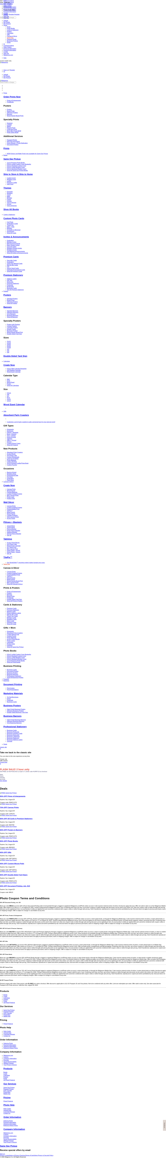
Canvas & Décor (12, 36)
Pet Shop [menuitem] (10, 477)
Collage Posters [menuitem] (12, 326)
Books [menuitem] (5, 155)
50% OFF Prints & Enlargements (12, 796)
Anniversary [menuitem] (10, 231)
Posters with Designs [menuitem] (13, 324)
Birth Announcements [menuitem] (13, 243)
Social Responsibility (9, 1061)
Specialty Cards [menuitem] (12, 260)
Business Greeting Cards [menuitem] (14, 733)
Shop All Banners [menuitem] (12, 317)
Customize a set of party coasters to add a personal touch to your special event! (31, 422)
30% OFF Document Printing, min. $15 (15, 886)
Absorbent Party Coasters (16, 415)
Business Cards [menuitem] (12, 288)
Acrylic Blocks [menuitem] (11, 454)
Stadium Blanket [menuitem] (12, 532)
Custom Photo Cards (13, 218)
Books (5, 995)
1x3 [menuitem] (8, 349)
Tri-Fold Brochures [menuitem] (12, 697)
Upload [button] (5, 74)
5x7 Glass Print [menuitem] (11, 547)
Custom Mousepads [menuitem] (13, 457)
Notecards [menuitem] (10, 282)
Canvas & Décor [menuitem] (8, 481)
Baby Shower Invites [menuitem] (13, 245)
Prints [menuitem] (5, 93)
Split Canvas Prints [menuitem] (13, 517)
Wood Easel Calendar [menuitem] (13, 372)
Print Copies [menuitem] (11, 688)
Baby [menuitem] (8, 196)
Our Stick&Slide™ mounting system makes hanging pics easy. (26, 562)
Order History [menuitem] (7, 4)
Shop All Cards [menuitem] (11, 233)
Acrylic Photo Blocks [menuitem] (13, 542)
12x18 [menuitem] (9, 343)
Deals (9, 42)
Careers (5, 1057)
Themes (7, 188)
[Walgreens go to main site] (4, 62)
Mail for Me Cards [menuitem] (12, 614)
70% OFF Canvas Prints (9, 807)
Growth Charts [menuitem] (11, 329)
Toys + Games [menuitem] (11, 435)
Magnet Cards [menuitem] (11, 611)
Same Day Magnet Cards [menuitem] (14, 263)
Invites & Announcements (16, 237)
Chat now (7, 2)
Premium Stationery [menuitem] (13, 610)
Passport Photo (11, 39)
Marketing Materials (13, 693)
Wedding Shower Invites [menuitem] (14, 248)
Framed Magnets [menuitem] (12, 492)
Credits (5, 52)
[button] (4, 71)
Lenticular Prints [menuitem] (12, 129)
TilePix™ (7, 557)
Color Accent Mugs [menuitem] (13, 458)
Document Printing (12, 684)
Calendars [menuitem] (6, 361)
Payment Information (9, 50)
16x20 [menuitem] (9, 344)
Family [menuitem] (9, 199)
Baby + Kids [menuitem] (10, 227)
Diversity (6, 1060)
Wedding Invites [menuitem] (12, 250)
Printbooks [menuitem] (10, 598)
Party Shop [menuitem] (10, 480)
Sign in (5, 70)
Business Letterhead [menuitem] (13, 736)
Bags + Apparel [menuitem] (11, 434)
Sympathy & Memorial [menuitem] (13, 230)
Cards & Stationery (13, 30)
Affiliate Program (8, 1063)
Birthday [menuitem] (9, 198)
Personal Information (9, 48)
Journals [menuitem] (9, 741)
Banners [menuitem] (9, 114)
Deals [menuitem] (5, 744)
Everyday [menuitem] (10, 191)
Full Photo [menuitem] (10, 222)
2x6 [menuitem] (8, 350)
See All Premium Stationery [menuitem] (15, 289)
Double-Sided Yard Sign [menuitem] (14, 334)
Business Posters (12, 705)
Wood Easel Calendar (14, 404)
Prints (8, 27)
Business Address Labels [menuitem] (14, 739)
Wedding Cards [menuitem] (12, 619)
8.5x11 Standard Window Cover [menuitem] (16, 169)
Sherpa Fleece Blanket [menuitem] (14, 533)
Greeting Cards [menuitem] (11, 622)
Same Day (10, 38)
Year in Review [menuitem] (11, 202)
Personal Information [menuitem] (9, 7)
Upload (5, 20)
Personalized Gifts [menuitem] (12, 475)
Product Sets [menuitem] (11, 498)
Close (2, 762)
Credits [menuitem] (5, 13)
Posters (9, 31)
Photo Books (11, 28)
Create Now (9, 365)
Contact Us (6, 1036)
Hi (4, 44)
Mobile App (6, 1016)
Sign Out (6, 53)
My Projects (7, 23)
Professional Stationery (15, 726)
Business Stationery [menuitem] (13, 738)
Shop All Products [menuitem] (12, 445)
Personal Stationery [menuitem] (13, 283)
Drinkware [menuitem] (10, 431)
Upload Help (7, 1033)
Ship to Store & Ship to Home (18, 174)
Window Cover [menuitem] (11, 179)
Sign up (2, 1154)
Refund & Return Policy (10, 1048)
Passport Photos (8, 1011)
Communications (8, 45)
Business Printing (12, 41)
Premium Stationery (13, 275)
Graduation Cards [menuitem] (12, 223)
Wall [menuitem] (8, 379)
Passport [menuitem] (9, 645)
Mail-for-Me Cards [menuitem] (12, 265)
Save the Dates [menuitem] (11, 246)
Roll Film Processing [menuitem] (13, 141)
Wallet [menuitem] (9, 126)
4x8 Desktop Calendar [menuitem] (14, 370)
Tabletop (7, 539)
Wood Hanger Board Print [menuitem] (15, 332)
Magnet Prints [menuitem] (11, 128)
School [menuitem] (9, 204)
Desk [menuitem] (8, 381)
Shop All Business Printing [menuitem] (15, 677)
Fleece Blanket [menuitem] (11, 529)
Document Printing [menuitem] (12, 144)
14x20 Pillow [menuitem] (11, 527)
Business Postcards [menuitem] (13, 732)
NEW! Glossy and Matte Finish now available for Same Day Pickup (27, 153)
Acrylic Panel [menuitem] (11, 518)
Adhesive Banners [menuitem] (12, 312)
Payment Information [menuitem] (9, 10)
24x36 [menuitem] (9, 347)
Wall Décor (8, 502)
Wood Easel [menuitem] (10, 382)
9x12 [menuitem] (8, 397)
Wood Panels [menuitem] (11, 490)
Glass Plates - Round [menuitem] (13, 550)
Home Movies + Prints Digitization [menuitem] (17, 143)
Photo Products (8, 1024)
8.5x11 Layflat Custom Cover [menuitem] (19, 164)
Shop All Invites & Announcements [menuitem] (17, 253)
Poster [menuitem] (9, 384)
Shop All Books (11, 209)
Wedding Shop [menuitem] (11, 474)
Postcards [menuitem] (10, 285)
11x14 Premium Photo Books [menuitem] (16, 162)
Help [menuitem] (4, 0)
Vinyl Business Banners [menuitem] (14, 723)
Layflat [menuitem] (9, 181)
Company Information (10, 1058)
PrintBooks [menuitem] (10, 102)
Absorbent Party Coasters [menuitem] (15, 452)
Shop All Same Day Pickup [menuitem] (15, 647)
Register (12, 70)
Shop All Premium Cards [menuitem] (14, 271)
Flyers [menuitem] (9, 698)
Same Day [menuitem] (6, 564)
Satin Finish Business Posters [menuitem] (16, 709)
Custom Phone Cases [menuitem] (13, 443)
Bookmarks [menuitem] (10, 286)
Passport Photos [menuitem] (12, 140)
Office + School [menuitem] (11, 440)
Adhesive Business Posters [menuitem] (15, 711)
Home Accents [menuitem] (11, 437)
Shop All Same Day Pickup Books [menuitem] (17, 170)
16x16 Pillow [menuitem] (11, 526)
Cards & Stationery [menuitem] (9, 214)
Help (4, 58)
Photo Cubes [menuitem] (11, 640)
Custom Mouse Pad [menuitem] (13, 634)
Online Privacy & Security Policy (43, 1155)
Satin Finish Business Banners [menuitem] (16, 720)
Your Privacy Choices (10, 1065)
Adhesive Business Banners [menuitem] (15, 721)
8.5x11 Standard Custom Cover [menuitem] (16, 166)
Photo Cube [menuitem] (10, 497)
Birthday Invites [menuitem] (11, 242)
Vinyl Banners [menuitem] (11, 314)
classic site (3, 747)
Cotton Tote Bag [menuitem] (12, 461)
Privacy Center (4, 1155)
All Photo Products (9, 1002)
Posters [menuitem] (9, 109)
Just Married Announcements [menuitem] (16, 251)
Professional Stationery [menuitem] (14, 676)
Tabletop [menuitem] (9, 438)
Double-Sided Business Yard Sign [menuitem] (17, 712)
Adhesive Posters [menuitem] (12, 112)
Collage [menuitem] (9, 124)
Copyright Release (9, 1034)
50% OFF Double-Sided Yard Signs (13, 875)
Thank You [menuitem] (10, 225)
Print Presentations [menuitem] (13, 689)
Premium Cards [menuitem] (12, 608)
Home (5, 25)
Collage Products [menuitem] (12, 515)
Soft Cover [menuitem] (10, 184)
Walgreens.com (8, 55)
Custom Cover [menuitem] (11, 178)
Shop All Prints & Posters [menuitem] (14, 601)
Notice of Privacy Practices (17, 1155)
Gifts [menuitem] (4, 411)
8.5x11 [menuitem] (9, 393)
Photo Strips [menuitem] (12, 132)
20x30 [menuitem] (9, 346)
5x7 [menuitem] (8, 396)
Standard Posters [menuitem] (12, 298)
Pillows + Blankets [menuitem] (12, 432)
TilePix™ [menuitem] (10, 510)
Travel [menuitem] (9, 195)
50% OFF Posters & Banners (11, 830)
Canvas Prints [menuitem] (11, 489)
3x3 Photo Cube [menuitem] (12, 455)
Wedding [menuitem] (9, 193)
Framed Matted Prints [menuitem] (13, 574)
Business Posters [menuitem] (12, 331)
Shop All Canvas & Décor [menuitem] (15, 584)
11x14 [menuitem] (9, 341)
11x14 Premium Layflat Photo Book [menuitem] (17, 463)
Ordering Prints (8, 1043)
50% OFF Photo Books (9, 841)
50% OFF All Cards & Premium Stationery (16, 819)
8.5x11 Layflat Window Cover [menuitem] (16, 167)
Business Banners (12, 716)
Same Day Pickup (12, 159)
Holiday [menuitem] (9, 201)
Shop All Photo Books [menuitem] (13, 662)
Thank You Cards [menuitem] (12, 616)
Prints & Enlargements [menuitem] (14, 100)
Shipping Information (9, 1046)
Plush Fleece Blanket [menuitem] (13, 530)
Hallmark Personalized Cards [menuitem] (16, 270)
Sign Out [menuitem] (6, 16)
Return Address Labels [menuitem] (14, 613)
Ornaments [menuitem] (10, 429)
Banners (7, 307)
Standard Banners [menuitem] (12, 311)
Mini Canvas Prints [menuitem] (13, 495)
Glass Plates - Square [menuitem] (13, 552)
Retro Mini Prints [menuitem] (14, 131)
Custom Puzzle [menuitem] (11, 636)
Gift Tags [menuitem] (9, 280)
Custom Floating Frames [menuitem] (14, 494)
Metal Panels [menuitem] (11, 512)
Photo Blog (6, 1014)
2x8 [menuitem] (8, 352)
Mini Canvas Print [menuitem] (12, 549)
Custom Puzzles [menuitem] (12, 465)
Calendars (10, 33)
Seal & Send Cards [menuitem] (13, 268)
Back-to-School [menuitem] (11, 472)
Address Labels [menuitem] (12, 279)
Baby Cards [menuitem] (10, 621)
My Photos (6, 22)
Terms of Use (30, 1155)
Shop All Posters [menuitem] (12, 303)
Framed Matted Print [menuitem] (13, 509)
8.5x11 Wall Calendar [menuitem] (17, 368)
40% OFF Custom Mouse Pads (12, 863)
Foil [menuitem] (8, 266)
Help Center (7, 1031)
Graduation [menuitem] (10, 240)
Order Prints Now (12, 97)
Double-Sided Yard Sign (15, 356)
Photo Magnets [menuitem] (11, 460)
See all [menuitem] (9, 535)
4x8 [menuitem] (8, 394)
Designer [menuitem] (10, 123)
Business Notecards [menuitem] (13, 735)
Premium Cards (11, 257)
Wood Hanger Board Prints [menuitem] (15, 115)
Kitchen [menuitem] (9, 442)
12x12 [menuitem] (9, 400)
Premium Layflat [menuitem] (12, 182)
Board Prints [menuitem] (11, 111)
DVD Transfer (7, 1013)
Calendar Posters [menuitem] (12, 327)
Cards (5, 996)
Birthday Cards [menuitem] (11, 618)
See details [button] (3, 780)
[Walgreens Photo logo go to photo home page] (4, 80)
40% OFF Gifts (5, 852)
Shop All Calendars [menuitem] (13, 385)
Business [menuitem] (6, 680)
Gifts (8, 34)
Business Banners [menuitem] (12, 315)
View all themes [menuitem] (12, 205)
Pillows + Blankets (12, 522)
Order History (7, 47)
